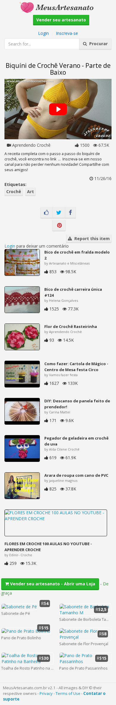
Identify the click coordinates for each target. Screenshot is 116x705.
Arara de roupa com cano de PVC (76, 475)
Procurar (97, 43)
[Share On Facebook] (70, 213)
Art (30, 191)
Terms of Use (68, 693)
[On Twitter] (58, 213)
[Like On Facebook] (46, 213)
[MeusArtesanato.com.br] (58, 7)
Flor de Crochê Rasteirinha (70, 326)
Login (43, 33)
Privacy (46, 693)
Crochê (13, 191)
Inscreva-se (67, 33)
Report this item (91, 238)
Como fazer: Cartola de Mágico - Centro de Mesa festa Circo (76, 366)
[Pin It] (59, 226)
